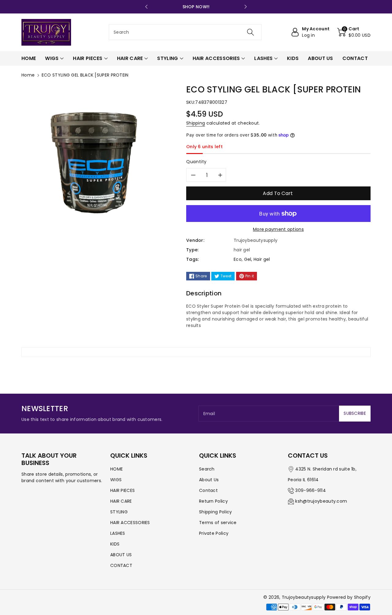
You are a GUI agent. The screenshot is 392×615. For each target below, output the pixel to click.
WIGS (116, 480)
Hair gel (262, 259)
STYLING (119, 512)
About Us (209, 480)
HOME (116, 469)
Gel (247, 259)
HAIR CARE (121, 501)
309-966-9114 (310, 490)
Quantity (196, 162)
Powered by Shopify (349, 597)
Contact (208, 490)
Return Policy (213, 501)
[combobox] (185, 32)
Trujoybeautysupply (304, 597)
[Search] (250, 32)
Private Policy (213, 533)
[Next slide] (245, 6)
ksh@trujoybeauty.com (321, 501)
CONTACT (121, 565)
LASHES (117, 533)
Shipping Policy (215, 512)
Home (28, 75)
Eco (238, 259)
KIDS (114, 544)
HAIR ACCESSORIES (130, 522)
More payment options (278, 229)
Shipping (195, 123)
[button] (354, 32)
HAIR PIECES (122, 490)
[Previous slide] (146, 6)
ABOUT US (121, 555)
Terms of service (218, 522)
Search (207, 469)
